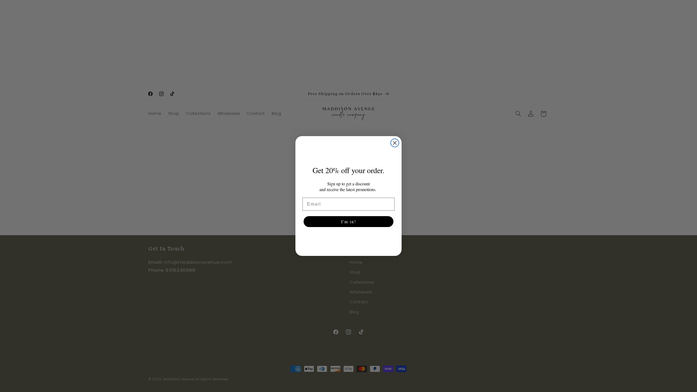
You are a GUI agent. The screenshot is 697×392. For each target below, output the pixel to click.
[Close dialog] (395, 143)
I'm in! (348, 221)
